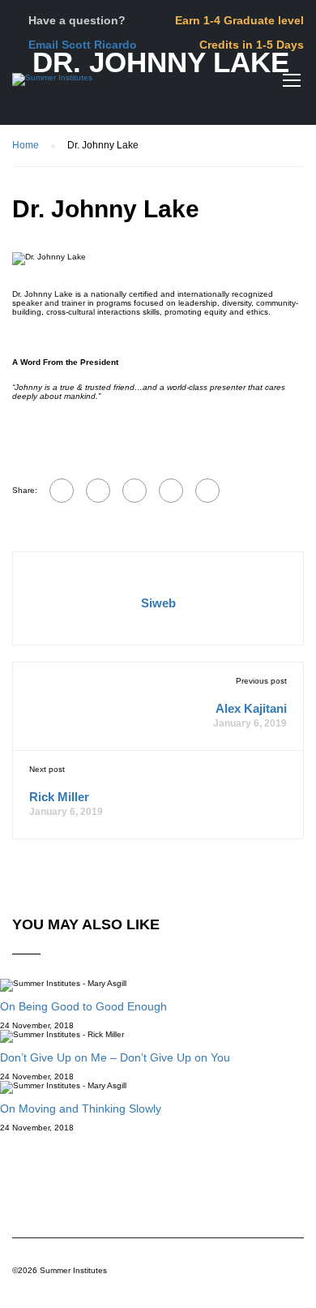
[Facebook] (61, 490)
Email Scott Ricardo (82, 44)
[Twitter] (134, 490)
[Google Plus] (98, 490)
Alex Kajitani (251, 708)
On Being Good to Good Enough (83, 1006)
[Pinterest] (171, 490)
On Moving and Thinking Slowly (80, 1108)
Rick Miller (59, 797)
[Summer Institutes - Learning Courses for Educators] (52, 83)
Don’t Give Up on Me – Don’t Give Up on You (115, 1057)
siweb (158, 603)
